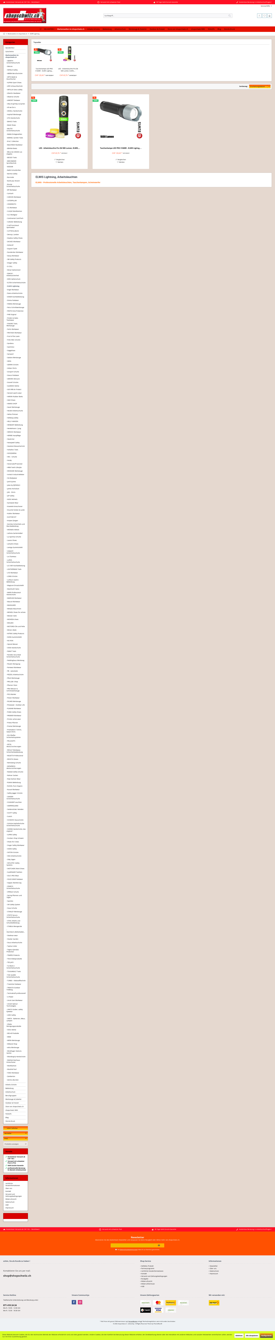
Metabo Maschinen (14, 609)
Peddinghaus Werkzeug (15, 660)
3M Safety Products (14, 259)
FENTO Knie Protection (15, 311)
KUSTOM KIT (11, 517)
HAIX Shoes (11, 400)
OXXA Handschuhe (14, 648)
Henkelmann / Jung (14, 428)
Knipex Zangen (12, 521)
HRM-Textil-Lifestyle (14, 467)
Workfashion (11, 1066)
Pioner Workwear (13, 698)
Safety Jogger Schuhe (14, 793)
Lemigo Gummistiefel (15, 547)
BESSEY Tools (12, 157)
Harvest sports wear (14, 393)
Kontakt (8, 1191)
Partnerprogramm (147, 1268)
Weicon (10, 66)
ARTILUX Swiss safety (14, 90)
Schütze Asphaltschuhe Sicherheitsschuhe (15, 824)
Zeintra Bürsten (13, 1080)
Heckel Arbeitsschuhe (15, 411)
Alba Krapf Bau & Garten (16, 104)
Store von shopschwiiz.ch (14, 1106)
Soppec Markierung (14, 883)
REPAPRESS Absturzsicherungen (14, 767)
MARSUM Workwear (14, 598)
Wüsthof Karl (12, 1069)
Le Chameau (11, 556)
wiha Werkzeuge (13, 1047)
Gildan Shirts (12, 368)
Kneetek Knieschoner (15, 506)
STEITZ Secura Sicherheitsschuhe (13, 916)
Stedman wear (12, 935)
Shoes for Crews (13, 842)
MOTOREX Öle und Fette (16, 626)
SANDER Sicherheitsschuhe (13, 798)
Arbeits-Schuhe (11, 1085)
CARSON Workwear (14, 197)
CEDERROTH (11, 204)
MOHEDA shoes (12, 619)
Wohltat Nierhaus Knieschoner (13, 1061)
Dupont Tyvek (12, 249)
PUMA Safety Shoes (14, 712)
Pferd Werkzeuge (13, 678)
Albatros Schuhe (13, 97)
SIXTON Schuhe (12, 852)
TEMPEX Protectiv (13, 955)
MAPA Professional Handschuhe (14, 593)
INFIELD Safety (12, 70)
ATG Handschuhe (13, 118)
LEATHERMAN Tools (14, 569)
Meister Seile (12, 616)
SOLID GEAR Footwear (15, 879)
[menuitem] (257, 6)
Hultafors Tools (12, 450)
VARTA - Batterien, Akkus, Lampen (16, 1020)
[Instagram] (80, 1302)
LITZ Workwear (12, 573)
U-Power (10, 997)
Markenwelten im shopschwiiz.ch (12, 56)
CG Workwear (12, 208)
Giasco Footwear (13, 375)
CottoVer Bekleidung (14, 222)
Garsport (10, 354)
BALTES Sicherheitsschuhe (13, 130)
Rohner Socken (12, 775)
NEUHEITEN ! (10, 48)
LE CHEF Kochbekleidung (16, 566)
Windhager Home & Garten (14, 1052)
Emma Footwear (13, 300)
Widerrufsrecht (10, 1199)
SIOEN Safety (12, 849)
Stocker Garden (12, 939)
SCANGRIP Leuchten (14, 802)
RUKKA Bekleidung (14, 782)
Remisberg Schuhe (14, 763)
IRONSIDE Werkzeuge (15, 471)
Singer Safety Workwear (15, 845)
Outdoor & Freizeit (12, 1103)
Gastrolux (10, 347)
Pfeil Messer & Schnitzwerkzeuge (13, 690)
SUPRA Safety (12, 835)
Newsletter (214, 1266)
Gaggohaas (11, 350)
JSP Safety (10, 496)
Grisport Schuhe (13, 372)
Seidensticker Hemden (15, 809)
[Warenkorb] (269, 16)
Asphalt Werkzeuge (14, 114)
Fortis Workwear (13, 329)
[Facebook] (74, 1302)
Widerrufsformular (148, 1284)
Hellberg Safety (12, 418)
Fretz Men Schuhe (13, 340)
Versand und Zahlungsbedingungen (13, 1195)
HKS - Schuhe (12, 457)
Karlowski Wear (12, 503)
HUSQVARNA (11, 453)
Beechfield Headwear (15, 145)
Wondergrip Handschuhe (16, 1057)
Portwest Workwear (14, 667)
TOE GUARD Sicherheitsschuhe (13, 976)
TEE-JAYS (10, 962)
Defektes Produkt (147, 1266)
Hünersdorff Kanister (15, 464)
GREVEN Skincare (13, 379)
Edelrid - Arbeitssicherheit (13, 274)
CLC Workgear (12, 215)
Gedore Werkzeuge (14, 358)
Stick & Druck (10, 1121)
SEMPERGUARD (12, 806)
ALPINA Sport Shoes (14, 83)
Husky (9, 460)
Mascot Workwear (13, 602)
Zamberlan (11, 1076)
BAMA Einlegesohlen (14, 134)
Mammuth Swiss (13, 589)
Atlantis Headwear (14, 93)
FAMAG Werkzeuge (14, 304)
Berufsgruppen (10, 1096)
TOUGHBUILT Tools (14, 971)
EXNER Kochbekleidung (15, 297)
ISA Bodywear (12, 478)
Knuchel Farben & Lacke (16, 510)
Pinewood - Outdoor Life (16, 705)
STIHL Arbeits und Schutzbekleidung (13, 922)
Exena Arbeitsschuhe (14, 293)
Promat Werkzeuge (14, 726)
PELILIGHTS (11, 741)
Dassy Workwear (13, 256)
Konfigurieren (266, 1336)
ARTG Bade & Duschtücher (12, 78)
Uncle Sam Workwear (15, 1000)
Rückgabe (144, 1279)
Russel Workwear (13, 789)
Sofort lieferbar (12, 1128)
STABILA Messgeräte (14, 926)
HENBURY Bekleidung (15, 425)
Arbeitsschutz (10, 1092)
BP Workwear (12, 190)
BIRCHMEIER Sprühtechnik (11, 162)
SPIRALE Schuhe (13, 892)
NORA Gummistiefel (14, 637)
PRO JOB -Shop (12, 682)
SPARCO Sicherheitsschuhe (13, 887)
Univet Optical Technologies (12, 1005)
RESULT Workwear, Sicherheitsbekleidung (15, 751)
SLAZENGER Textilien (14, 872)
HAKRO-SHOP (12, 404)
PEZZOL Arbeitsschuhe (15, 674)
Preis (6, 1138)
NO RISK (10, 641)
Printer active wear (14, 719)
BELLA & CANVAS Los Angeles (14, 153)
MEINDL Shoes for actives (16, 612)
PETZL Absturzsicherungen (14, 745)
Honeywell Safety (13, 443)
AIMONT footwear (13, 100)
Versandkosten (132, 1321)
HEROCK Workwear (14, 432)
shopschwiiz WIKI (11, 1110)
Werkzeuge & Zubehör (13, 1099)
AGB (6, 1205)
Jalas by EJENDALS (13, 485)
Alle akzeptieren (252, 1336)
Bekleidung (9, 1088)
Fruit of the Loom (13, 336)
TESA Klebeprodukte (14, 959)
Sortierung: (243, 86)
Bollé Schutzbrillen (14, 170)
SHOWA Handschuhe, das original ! (16, 830)
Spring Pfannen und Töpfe (14, 896)
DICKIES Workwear (14, 242)
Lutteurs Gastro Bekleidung (12, 581)
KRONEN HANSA (13, 530)
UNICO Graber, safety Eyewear (15, 1010)
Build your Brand (13, 181)
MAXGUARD (11, 605)
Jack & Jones (11, 482)
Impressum (9, 1208)
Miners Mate (11, 630)
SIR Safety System (13, 904)
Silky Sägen (11, 859)
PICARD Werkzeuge (14, 701)
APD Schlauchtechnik (14, 86)
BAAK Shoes (11, 125)
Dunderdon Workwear (15, 252)
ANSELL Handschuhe (14, 111)
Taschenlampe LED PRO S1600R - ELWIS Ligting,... (44, 70)
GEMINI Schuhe (12, 365)
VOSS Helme (11, 1030)
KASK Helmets (12, 499)
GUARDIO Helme (13, 386)
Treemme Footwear (14, 984)
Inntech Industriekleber (15, 474)
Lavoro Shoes (12, 540)
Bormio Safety (12, 174)
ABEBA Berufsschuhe (14, 73)
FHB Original (11, 314)
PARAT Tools (11, 651)
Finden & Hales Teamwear (12, 319)
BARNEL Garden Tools (15, 138)
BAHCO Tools (12, 121)
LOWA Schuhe (12, 576)
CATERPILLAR (12, 201)
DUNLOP (10, 245)
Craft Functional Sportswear (13, 226)
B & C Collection (13, 141)
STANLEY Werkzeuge (14, 912)
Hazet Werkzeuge (13, 407)
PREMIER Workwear (14, 716)
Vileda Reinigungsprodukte (14, 1025)
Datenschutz (10, 1202)
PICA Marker (11, 694)
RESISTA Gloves (12, 759)
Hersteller (7, 1133)
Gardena (10, 343)
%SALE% (8, 1114)
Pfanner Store (12, 685)
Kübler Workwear (13, 513)
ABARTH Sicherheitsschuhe (13, 62)
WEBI (9, 1037)
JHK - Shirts (11, 492)
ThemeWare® (158, 1324)
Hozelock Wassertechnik (16, 446)
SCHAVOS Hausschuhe (15, 820)
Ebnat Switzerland (13, 270)
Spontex (10, 901)
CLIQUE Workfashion (14, 211)
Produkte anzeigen (12, 1144)
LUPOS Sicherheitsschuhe (13, 561)
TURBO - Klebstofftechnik (16, 981)
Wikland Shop (12, 1044)
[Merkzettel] (264, 16)
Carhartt (10, 193)
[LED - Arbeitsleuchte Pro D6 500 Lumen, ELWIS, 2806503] (68, 53)
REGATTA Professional (15, 756)
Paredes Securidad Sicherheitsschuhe (14, 656)
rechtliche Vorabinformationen (12, 1184)
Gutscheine (9, 51)
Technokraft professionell (16, 993)
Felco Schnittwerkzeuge (15, 307)
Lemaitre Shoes (12, 544)
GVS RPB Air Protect (14, 389)
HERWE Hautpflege (14, 435)
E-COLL (9, 266)
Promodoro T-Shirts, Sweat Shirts (14, 731)
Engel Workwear (13, 290)
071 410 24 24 (10, 1305)
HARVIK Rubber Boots (15, 396)
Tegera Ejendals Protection (13, 951)
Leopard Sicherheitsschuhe (13, 552)
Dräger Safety (12, 263)
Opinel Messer (12, 644)
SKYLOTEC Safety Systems (13, 864)
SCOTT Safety (12, 813)
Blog (7, 1117)
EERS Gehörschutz (13, 279)
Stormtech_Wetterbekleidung (16, 932)
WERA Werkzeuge (13, 1040)
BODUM (10, 167)
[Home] (40, 29)
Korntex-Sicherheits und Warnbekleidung (16, 525)
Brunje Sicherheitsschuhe (13, 185)
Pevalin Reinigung (13, 664)
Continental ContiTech (15, 218)
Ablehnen (239, 1336)
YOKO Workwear (13, 1073)
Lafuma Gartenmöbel (15, 533)
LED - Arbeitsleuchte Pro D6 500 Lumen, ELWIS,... (68, 70)
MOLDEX (10, 623)
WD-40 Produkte (13, 1033)
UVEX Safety (11, 1015)
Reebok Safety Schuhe (15, 772)
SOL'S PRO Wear (13, 876)
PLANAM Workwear (14, 708)
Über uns (8, 1188)
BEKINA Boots (12, 148)
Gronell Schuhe (12, 382)
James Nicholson (13, 489)
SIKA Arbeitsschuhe (14, 856)
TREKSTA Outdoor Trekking (13, 989)
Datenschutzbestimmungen (129, 1250)
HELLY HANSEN (12, 421)
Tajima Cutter (12, 946)
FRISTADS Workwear (14, 333)
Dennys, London (13, 234)
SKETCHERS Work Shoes (15, 869)
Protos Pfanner (12, 723)
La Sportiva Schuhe (14, 537)
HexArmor (11, 439)
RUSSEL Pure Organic (15, 786)
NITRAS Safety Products (15, 633)
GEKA (9, 361)
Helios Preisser (12, 414)
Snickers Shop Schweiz (15, 838)
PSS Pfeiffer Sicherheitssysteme (14, 736)
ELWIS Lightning (13, 286)
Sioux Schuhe (12, 908)
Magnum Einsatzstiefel (15, 585)
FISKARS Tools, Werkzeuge (12, 325)
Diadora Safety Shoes (15, 238)
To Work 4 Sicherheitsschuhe (13, 967)
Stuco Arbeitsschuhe (14, 943)
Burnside (10, 177)
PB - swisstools (12, 671)
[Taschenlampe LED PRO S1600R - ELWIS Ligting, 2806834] (44, 53)
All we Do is (11, 107)
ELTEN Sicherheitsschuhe (16, 283)
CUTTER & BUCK (13, 231)
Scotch (9, 816)
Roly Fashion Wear (14, 779)
